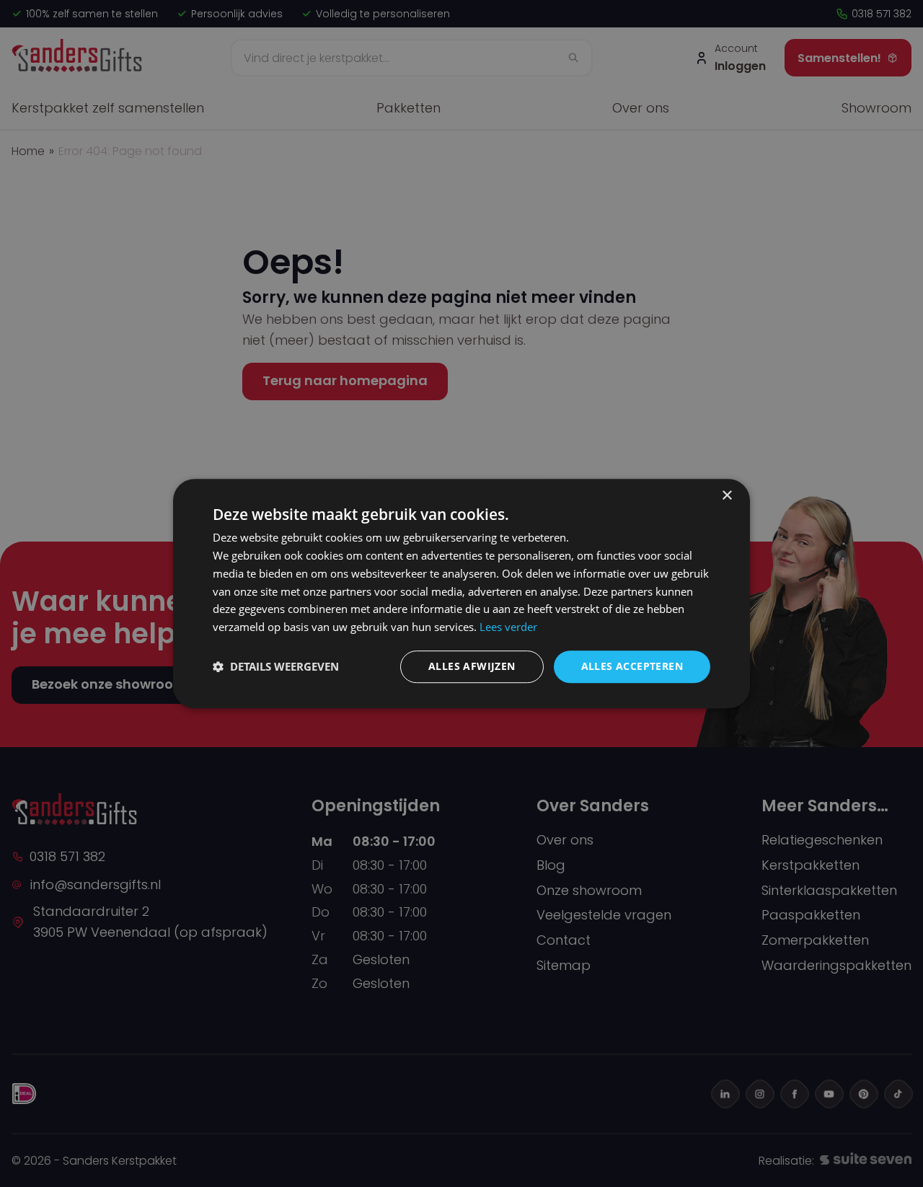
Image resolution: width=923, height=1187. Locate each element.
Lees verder (508, 626)
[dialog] (461, 593)
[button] (276, 666)
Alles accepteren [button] (632, 666)
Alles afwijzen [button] (472, 666)
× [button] (726, 495)
